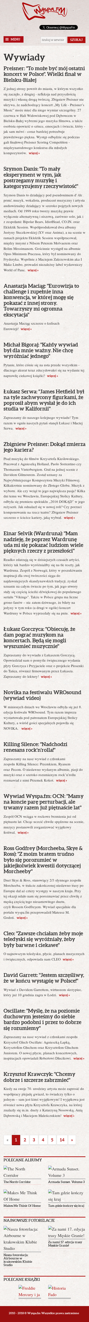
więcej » (34, 153)
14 (62, 1139)
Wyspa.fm (44, 11)
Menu (15, 39)
